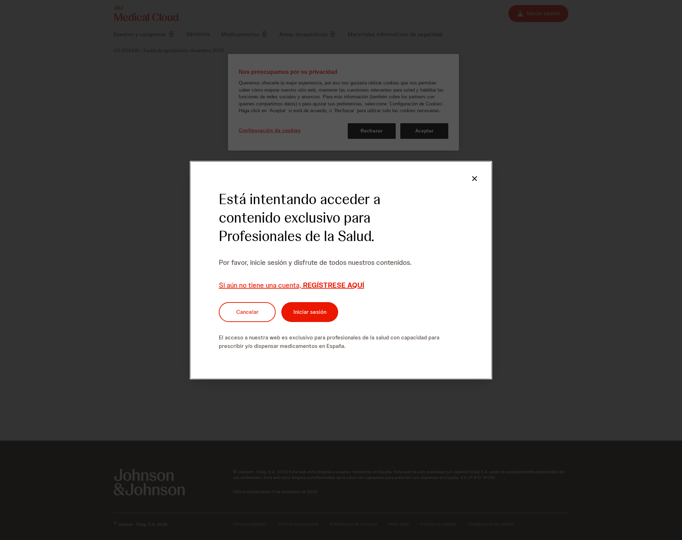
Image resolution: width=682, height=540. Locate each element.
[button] (474, 178)
